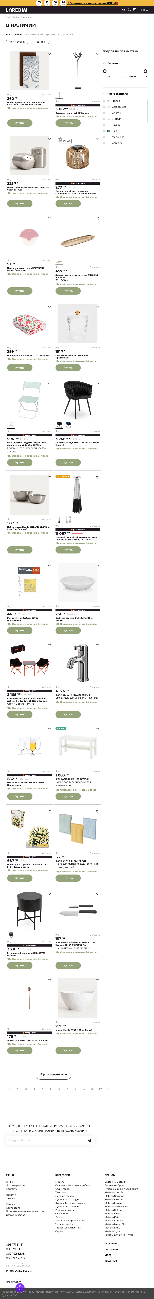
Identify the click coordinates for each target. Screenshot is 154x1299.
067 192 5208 (15, 1253)
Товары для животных (68, 1227)
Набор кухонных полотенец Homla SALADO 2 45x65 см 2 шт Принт (26, 103)
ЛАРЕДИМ (11, 17)
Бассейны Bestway (115, 1181)
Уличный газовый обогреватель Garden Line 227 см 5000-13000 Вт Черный (76, 538)
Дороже (67, 34)
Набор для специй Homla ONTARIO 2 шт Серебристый (28, 188)
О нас (9, 1181)
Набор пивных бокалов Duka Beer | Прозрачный (26, 784)
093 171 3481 (14, 1244)
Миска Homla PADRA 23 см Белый (73, 1030)
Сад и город (62, 1188)
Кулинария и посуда (67, 1199)
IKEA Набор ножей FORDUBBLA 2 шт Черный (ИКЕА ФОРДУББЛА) (75, 943)
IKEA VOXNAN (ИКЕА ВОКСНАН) (72, 695)
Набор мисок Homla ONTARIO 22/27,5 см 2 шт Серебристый (29, 528)
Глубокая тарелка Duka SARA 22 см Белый (74, 619)
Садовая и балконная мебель (72, 1185)
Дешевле (52, 34)
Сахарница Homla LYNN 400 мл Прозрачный (72, 356)
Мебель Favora (113, 1203)
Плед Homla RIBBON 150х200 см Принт (28, 355)
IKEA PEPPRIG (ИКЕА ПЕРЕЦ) (71, 861)
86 (92, 1089)
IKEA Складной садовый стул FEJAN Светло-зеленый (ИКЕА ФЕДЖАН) (26, 444)
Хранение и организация (70, 1220)
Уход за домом (64, 1224)
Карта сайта (13, 1207)
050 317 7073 (15, 1258)
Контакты (11, 1188)
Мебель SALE (112, 1227)
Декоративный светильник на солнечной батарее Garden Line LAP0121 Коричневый (76, 192)
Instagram (111, 1249)
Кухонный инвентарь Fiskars (121, 1188)
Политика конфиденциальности (25, 1211)
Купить (19, 122)
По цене (112, 63)
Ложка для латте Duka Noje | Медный (27, 1040)
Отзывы (10, 1198)
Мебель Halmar (114, 1210)
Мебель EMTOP (114, 1199)
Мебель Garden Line (116, 1206)
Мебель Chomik (114, 1192)
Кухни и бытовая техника (70, 1203)
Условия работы (15, 1185)
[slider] (104, 71)
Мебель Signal (113, 1231)
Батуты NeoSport (114, 1185)
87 (100, 1089)
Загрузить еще (57, 1074)
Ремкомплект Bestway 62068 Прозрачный (22, 619)
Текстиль (60, 1192)
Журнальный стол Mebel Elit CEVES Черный (26, 954)
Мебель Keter (112, 1217)
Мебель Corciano (114, 1195)
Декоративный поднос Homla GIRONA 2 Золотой (76, 276)
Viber (108, 1255)
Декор (59, 1217)
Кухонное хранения (67, 1206)
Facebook (111, 1243)
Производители (117, 93)
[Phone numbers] (129, 9)
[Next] (108, 1089)
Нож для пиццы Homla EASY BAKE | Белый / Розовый (26, 269)
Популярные (34, 34)
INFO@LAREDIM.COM (19, 1270)
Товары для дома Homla (119, 1234)
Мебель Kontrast (114, 1220)
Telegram (111, 1260)
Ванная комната (65, 1210)
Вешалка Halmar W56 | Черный (72, 113)
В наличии (14, 34)
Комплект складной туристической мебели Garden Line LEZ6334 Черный (27, 699)
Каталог (10, 1204)
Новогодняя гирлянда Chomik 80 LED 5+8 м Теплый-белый (27, 865)
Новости (11, 1194)
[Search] (123, 9)
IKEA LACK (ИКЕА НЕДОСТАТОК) (72, 779)
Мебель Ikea (112, 1213)
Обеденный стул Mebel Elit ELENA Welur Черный (77, 444)
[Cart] (134, 9)
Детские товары (64, 1195)
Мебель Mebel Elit (115, 1224)
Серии (59, 1231)
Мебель (59, 1181)
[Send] (89, 1140)
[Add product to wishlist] (49, 53)
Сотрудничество (15, 1214)
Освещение (62, 1213)
